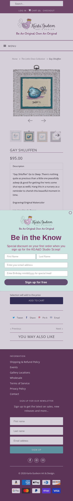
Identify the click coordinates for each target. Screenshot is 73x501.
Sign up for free (36, 282)
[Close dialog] (70, 212)
